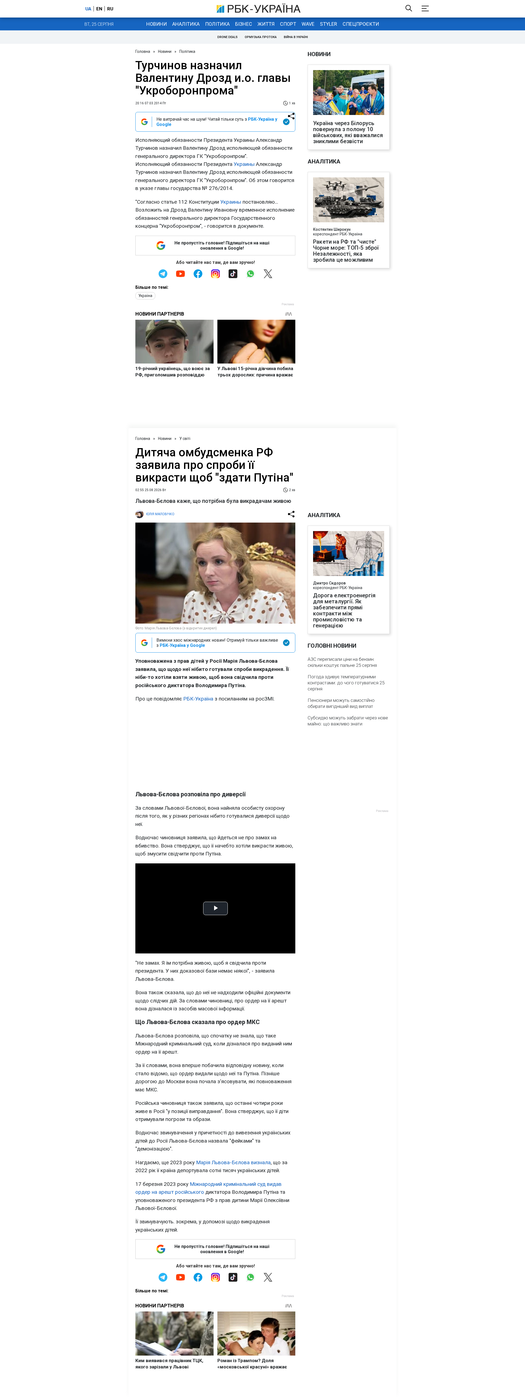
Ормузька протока (261, 37)
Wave (308, 24)
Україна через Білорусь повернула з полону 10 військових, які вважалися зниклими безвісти (348, 132)
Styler (328, 24)
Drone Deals (227, 37)
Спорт (288, 24)
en (99, 8)
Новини (156, 24)
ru (110, 8)
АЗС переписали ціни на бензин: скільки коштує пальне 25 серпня (342, 662)
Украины (244, 164)
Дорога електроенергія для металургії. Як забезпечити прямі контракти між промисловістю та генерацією (344, 610)
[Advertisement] (215, 746)
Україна (145, 295)
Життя (266, 24)
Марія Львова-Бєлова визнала (233, 1162)
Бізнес (243, 24)
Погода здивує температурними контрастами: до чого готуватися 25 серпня (346, 682)
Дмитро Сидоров (329, 583)
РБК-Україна (198, 699)
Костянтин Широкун (332, 229)
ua (88, 8)
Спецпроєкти (361, 24)
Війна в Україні (296, 37)
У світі (184, 438)
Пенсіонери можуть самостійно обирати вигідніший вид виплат (341, 703)
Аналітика (186, 24)
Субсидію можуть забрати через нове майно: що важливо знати (348, 721)
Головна (142, 51)
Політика (217, 24)
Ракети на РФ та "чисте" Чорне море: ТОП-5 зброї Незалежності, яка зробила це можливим (346, 251)
